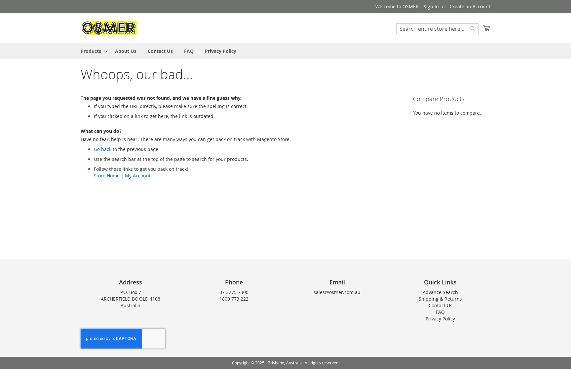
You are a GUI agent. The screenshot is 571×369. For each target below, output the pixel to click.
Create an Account (470, 6)
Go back (102, 149)
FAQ (440, 312)
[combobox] (437, 28)
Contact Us (440, 305)
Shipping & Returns (440, 299)
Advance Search (440, 292)
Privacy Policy (440, 318)
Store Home (107, 175)
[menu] (285, 51)
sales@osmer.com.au (337, 292)
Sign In (431, 6)
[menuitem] (92, 51)
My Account (138, 175)
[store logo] (109, 28)
